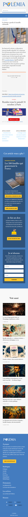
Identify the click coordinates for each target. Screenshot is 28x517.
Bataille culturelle (11, 121)
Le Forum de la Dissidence (9, 487)
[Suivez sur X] (15, 502)
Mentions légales (14, 515)
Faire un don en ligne (11, 208)
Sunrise (21, 121)
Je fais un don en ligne (14, 238)
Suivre (10, 502)
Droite (17, 121)
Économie (5, 475)
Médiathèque (6, 479)
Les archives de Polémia (9, 493)
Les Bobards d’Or (7, 485)
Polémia (6, 26)
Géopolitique (6, 477)
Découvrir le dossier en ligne (13, 196)
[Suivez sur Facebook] (7, 505)
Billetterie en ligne (14, 119)
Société (22, 26)
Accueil (3, 18)
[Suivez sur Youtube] (15, 505)
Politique (18, 26)
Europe (6, 18)
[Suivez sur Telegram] (6, 502)
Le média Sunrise (9, 60)
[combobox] (14, 10)
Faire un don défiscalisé (9, 461)
